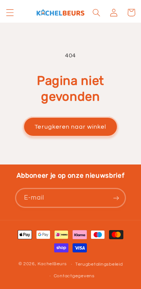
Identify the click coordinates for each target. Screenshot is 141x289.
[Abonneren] (116, 198)
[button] (9, 12)
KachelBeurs (52, 264)
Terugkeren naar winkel (70, 127)
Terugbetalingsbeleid (99, 264)
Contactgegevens (74, 276)
